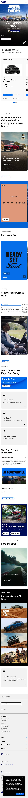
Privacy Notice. (18, 789)
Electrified (3, 723)
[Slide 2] (14, 356)
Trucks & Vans (4, 720)
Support (3, 748)
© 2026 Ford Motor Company (6, 775)
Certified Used (4, 728)
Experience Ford (5, 745)
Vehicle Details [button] (5, 583)
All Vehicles (4, 716)
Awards (2, 732)
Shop (2, 737)
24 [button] (22, 309)
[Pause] (24, 42)
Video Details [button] (5, 277)
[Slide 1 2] (15, 102)
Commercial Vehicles (5, 725)
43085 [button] (19, 52)
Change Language (7, 772)
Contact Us (3, 780)
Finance (3, 741)
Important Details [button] (6, 168)
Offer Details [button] (5, 98)
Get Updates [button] (6, 754)
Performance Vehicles (5, 731)
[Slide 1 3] (16, 102)
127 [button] (1, 312)
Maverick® (3, 709)
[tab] (11, 305)
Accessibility (3, 781)
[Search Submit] (2, 704)
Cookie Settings (19, 793)
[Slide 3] (15, 356)
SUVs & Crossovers (5, 718)
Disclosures (5, 697)
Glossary (2, 778)
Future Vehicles (4, 726)
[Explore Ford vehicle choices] (14, 655)
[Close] (22, 778)
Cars (2, 722)
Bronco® (3, 708)
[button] (14, 102)
